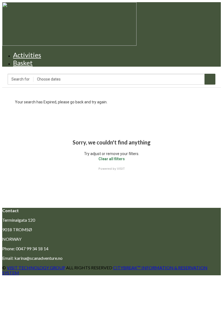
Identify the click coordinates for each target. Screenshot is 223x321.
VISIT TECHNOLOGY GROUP (36, 267)
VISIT (121, 169)
